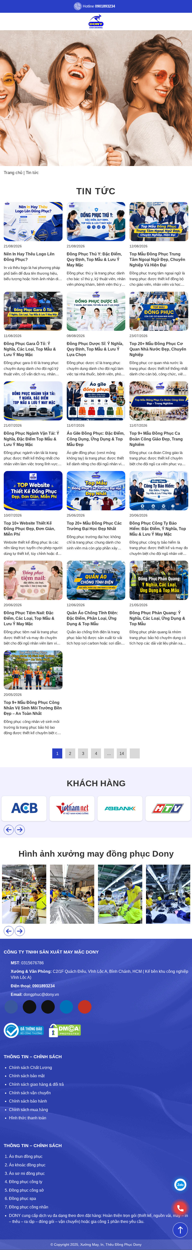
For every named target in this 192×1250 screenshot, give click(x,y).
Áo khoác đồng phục (27, 1165)
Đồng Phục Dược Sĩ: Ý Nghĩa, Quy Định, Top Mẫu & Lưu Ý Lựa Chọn (95, 349)
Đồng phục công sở (26, 1190)
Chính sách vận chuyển (30, 1093)
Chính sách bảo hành (28, 1101)
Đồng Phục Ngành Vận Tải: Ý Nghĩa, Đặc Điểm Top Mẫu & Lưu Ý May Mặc (31, 438)
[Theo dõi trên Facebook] (11, 1007)
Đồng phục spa (22, 1198)
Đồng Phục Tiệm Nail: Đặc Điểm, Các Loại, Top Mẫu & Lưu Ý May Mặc (29, 618)
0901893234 (43, 986)
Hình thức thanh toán (27, 1118)
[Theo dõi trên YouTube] (85, 1007)
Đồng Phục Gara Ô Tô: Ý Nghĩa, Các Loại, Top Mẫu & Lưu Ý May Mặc (30, 349)
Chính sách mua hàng (28, 1110)
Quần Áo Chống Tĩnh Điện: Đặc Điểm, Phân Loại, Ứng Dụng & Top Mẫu (92, 618)
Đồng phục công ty (25, 1182)
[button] (7, 21)
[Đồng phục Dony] (96, 21)
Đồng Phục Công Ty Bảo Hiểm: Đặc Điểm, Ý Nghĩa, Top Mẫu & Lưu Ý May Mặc (158, 528)
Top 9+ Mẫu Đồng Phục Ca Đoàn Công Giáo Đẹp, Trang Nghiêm (156, 438)
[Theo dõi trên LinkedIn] (66, 1007)
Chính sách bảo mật (26, 1076)
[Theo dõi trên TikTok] (29, 1007)
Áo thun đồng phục (25, 1156)
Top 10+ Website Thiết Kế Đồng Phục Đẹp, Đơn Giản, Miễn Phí (29, 528)
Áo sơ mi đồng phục (27, 1173)
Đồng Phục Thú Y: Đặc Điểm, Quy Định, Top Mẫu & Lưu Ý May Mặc (94, 259)
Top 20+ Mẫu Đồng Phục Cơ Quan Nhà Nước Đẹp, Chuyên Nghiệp (158, 349)
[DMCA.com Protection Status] (65, 1030)
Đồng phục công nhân (28, 1207)
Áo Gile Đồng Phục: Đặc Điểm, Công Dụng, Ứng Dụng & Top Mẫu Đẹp (95, 438)
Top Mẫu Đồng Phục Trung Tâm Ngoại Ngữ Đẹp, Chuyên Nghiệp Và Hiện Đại (157, 259)
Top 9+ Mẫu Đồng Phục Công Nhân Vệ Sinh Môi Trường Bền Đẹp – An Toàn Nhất (33, 708)
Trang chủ (13, 172)
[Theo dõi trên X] (48, 1007)
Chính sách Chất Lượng (30, 1067)
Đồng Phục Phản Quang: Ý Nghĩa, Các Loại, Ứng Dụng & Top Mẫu (157, 618)
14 (122, 753)
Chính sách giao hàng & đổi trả (36, 1084)
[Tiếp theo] (135, 753)
